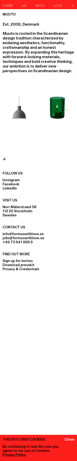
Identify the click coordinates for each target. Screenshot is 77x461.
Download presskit (18, 265)
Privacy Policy (14, 455)
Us (24, 6)
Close (69, 440)
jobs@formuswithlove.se (23, 238)
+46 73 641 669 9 (18, 242)
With (39, 6)
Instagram (11, 180)
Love (57, 6)
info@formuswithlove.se (23, 234)
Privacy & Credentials (21, 269)
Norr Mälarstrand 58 (19, 207)
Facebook (11, 184)
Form (8, 6)
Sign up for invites (18, 261)
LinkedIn (10, 188)
